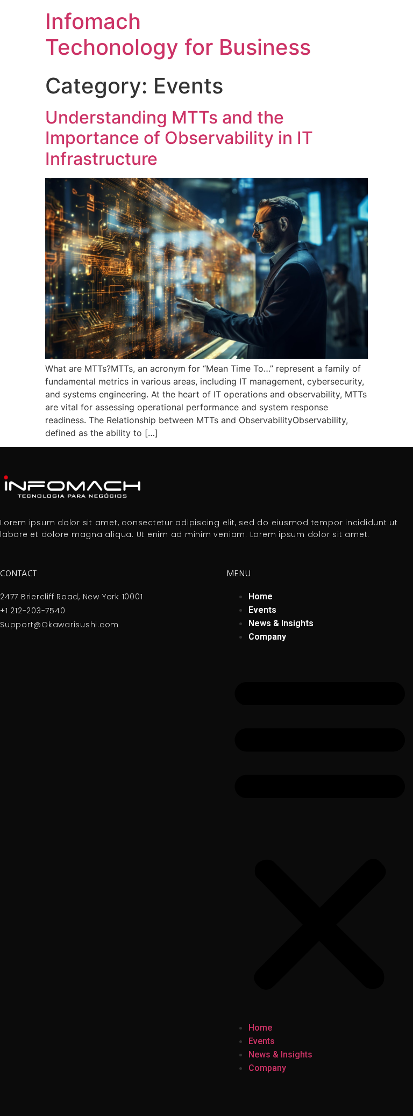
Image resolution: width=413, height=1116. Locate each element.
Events (262, 610)
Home (260, 596)
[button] (320, 832)
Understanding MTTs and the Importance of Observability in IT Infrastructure (179, 138)
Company (267, 637)
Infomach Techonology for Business (178, 34)
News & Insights (281, 623)
